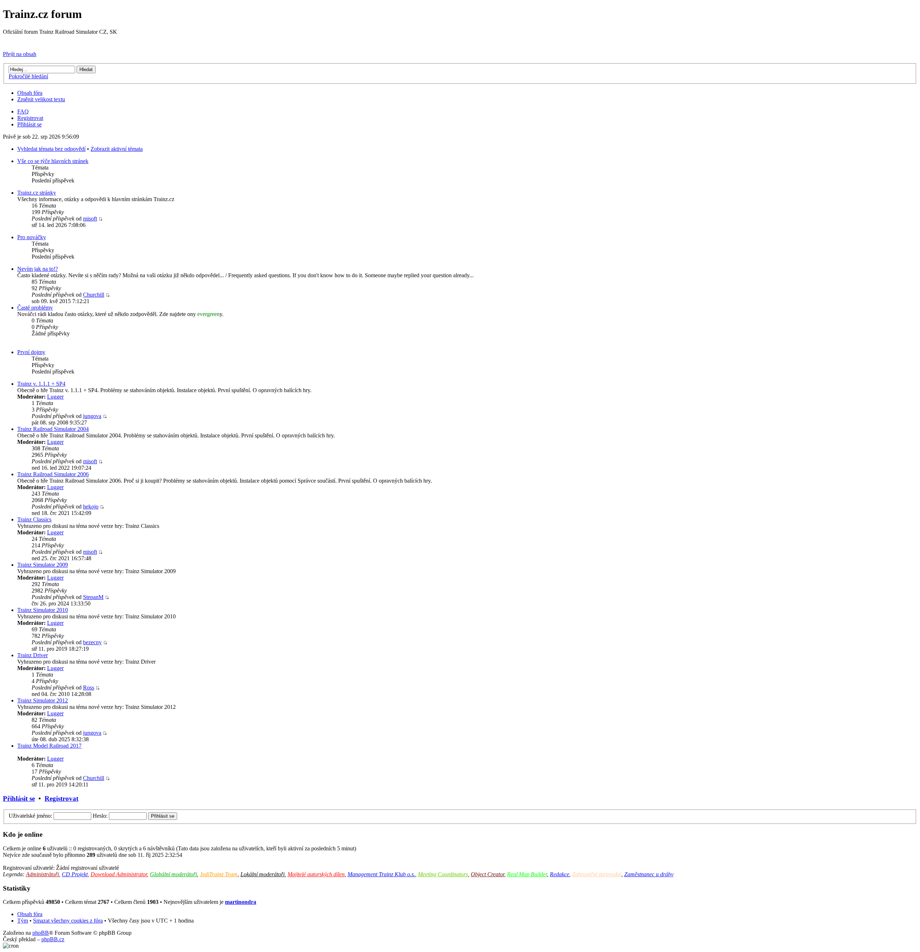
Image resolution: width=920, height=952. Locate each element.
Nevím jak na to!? (37, 269)
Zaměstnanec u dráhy (648, 874)
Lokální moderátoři (262, 874)
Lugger (55, 397)
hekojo (90, 506)
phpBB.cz (52, 939)
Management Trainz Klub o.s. (381, 874)
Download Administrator (119, 874)
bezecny (92, 642)
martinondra (240, 902)
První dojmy (31, 352)
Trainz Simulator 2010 (42, 610)
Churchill (93, 295)
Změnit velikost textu (41, 99)
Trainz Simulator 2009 (42, 565)
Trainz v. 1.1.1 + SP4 (41, 384)
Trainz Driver (32, 655)
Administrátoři (42, 874)
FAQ (23, 111)
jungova (92, 416)
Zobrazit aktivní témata (117, 149)
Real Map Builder (527, 874)
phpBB (40, 933)
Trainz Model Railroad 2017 (49, 746)
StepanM (93, 597)
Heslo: (100, 816)
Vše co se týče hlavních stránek (52, 161)
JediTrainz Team (219, 874)
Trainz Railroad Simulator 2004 (53, 429)
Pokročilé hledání (28, 76)
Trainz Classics (34, 519)
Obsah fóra (29, 93)
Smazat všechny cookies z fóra (68, 921)
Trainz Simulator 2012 (42, 700)
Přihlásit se (29, 124)
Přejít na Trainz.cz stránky (33, 42)
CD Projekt (75, 874)
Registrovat (30, 118)
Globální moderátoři (173, 874)
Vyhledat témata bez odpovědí (51, 149)
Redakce (559, 874)
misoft (90, 218)
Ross (88, 687)
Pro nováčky (31, 237)
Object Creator (487, 874)
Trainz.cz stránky (36, 193)
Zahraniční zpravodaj (596, 874)
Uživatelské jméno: (30, 816)
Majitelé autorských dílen (316, 874)
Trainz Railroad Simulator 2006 (53, 474)
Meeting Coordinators (443, 874)
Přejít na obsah (19, 54)
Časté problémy (35, 308)
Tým (22, 921)
